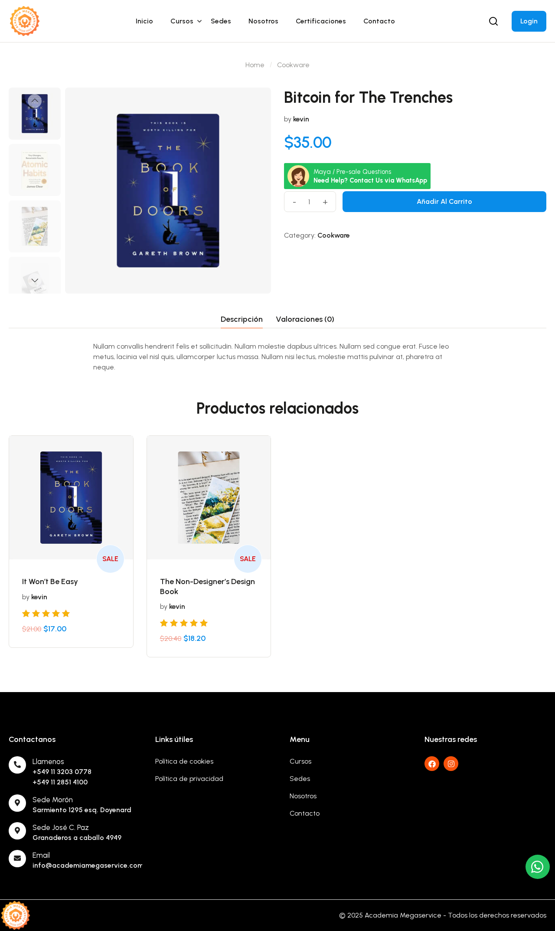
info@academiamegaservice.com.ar (92, 865)
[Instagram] (451, 763)
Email (41, 855)
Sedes (221, 21)
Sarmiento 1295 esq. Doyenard (82, 810)
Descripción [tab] (242, 319)
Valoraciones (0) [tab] (305, 319)
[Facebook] (431, 763)
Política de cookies (184, 761)
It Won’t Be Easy (50, 581)
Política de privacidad (189, 778)
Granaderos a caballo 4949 (77, 837)
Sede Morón (53, 799)
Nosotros (263, 21)
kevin (301, 119)
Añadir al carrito (444, 201)
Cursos (181, 21)
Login (529, 21)
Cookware (293, 65)
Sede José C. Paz (61, 827)
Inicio (144, 21)
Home (254, 65)
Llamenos (48, 761)
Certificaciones (321, 21)
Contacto (379, 21)
